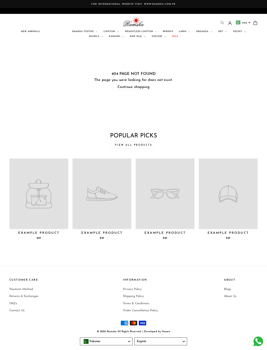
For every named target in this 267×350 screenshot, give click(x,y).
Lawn (183, 31)
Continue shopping (133, 87)
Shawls (94, 36)
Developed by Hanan (157, 331)
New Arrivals (30, 31)
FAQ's (13, 303)
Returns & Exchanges (23, 296)
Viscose (157, 36)
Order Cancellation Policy (140, 310)
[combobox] (243, 22)
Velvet (238, 31)
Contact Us (16, 310)
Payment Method (21, 289)
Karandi (115, 36)
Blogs (227, 289)
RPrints (168, 31)
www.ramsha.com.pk (160, 4)
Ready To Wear (56, 31)
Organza (203, 31)
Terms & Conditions (136, 303)
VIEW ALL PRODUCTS (133, 145)
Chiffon (110, 31)
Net (221, 31)
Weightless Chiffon (139, 31)
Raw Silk (136, 36)
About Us (230, 296)
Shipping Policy (133, 296)
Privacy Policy (132, 289)
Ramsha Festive (83, 31)
